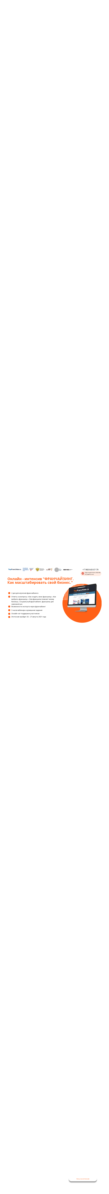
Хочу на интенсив (82, 1179)
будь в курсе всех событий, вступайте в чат (93, 573)
